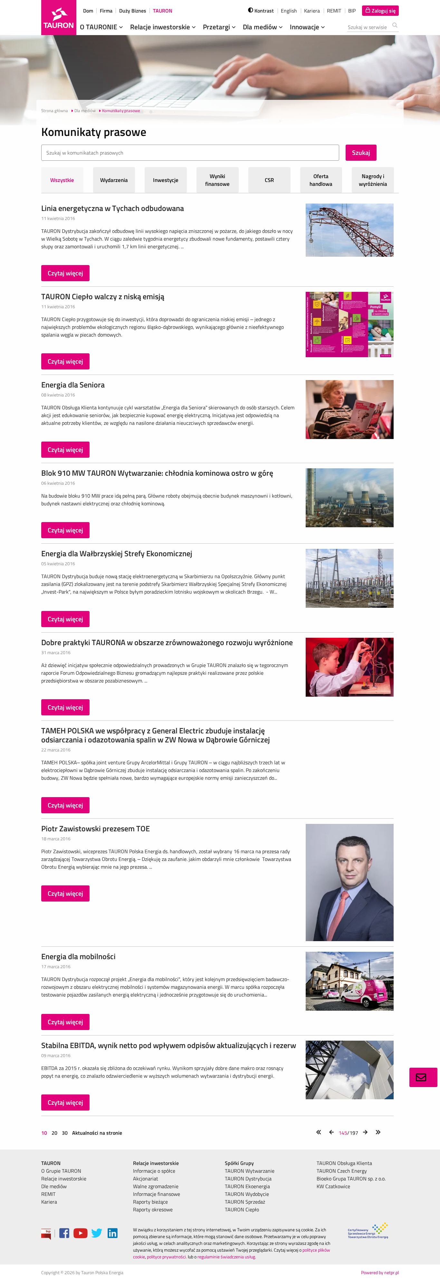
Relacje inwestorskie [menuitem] (63, 1178)
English (289, 10)
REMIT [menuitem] (48, 1194)
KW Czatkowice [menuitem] (333, 1186)
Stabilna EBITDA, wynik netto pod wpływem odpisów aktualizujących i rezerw (168, 1045)
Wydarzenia (114, 180)
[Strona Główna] (58, 17)
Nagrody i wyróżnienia (373, 180)
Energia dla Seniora (73, 384)
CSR (269, 180)
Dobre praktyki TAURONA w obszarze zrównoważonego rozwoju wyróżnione (167, 642)
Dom (88, 10)
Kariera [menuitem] (49, 1202)
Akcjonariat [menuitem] (145, 1178)
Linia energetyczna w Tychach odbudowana (112, 208)
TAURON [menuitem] (51, 1163)
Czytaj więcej (65, 273)
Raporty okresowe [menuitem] (153, 1209)
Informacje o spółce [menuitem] (154, 1171)
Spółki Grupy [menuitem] (239, 1163)
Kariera (312, 10)
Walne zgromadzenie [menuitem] (155, 1186)
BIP (352, 10)
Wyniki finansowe (217, 180)
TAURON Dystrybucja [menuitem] (248, 1178)
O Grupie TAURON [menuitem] (61, 1171)
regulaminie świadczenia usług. (226, 1256)
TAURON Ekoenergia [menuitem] (247, 1186)
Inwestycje (165, 180)
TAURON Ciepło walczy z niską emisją (102, 296)
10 (44, 1133)
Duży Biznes (132, 10)
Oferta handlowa (321, 180)
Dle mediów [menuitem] (54, 1186)
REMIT (334, 10)
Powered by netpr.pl (380, 1272)
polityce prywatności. (167, 1256)
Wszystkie (62, 180)
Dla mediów (261, 27)
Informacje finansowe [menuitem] (156, 1194)
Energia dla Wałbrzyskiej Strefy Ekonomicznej (116, 553)
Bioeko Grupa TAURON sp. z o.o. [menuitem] (351, 1178)
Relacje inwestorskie (161, 27)
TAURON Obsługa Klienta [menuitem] (344, 1163)
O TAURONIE (99, 27)
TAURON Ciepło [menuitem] (242, 1209)
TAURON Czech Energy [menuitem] (342, 1171)
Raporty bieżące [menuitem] (150, 1202)
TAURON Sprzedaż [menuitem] (245, 1202)
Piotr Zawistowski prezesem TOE (95, 828)
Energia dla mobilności (78, 956)
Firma (106, 10)
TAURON (162, 10)
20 (54, 1133)
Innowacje (305, 27)
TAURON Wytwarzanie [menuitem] (249, 1171)
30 (65, 1133)
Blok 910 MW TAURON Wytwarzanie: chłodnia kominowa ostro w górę (157, 473)
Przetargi (217, 27)
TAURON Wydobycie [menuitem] (247, 1194)
